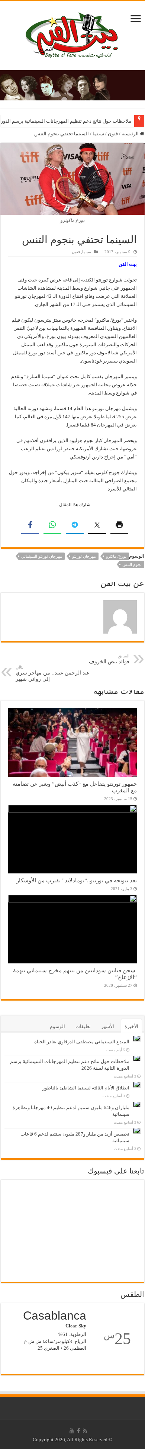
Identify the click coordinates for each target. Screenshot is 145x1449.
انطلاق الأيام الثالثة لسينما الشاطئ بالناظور (85, 1088)
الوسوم (57, 1026)
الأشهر (107, 1026)
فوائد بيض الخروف (109, 659)
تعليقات (83, 1026)
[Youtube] (72, 1430)
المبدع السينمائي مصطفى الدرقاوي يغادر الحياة (81, 1041)
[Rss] (85, 1430)
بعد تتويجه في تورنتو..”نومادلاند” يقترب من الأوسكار (76, 880)
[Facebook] (78, 1430)
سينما (98, 133)
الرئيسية (131, 133)
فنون (113, 133)
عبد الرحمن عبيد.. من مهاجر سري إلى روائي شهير (53, 673)
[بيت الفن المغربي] (72, 34)
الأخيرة (131, 1026)
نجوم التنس (132, 564)
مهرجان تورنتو (84, 556)
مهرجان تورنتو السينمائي (41, 556)
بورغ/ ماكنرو (116, 556)
